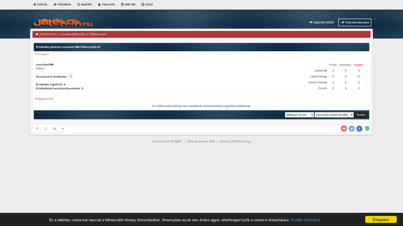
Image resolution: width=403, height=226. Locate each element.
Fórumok (64, 4)
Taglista (108, 4)
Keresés (86, 4)
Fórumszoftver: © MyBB (166, 141)
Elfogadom (381, 219)
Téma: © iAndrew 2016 (201, 141)
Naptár (129, 4)
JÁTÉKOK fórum (48, 34)
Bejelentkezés (323, 22)
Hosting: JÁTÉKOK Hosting (235, 141)
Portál (42, 4)
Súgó (149, 4)
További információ (305, 219)
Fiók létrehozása (357, 22)
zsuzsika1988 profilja (73, 34)
